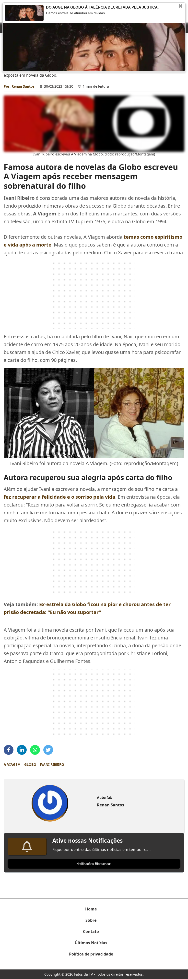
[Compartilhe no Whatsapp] (35, 750)
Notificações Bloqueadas (94, 864)
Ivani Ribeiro (52, 764)
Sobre (90, 920)
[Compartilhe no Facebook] (8, 750)
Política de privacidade (91, 954)
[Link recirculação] (24, 13)
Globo (30, 764)
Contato (91, 931)
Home (91, 909)
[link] (50, 803)
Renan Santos (23, 86)
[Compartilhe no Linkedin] (22, 750)
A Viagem (12, 764)
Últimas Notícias (91, 942)
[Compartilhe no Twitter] (48, 750)
